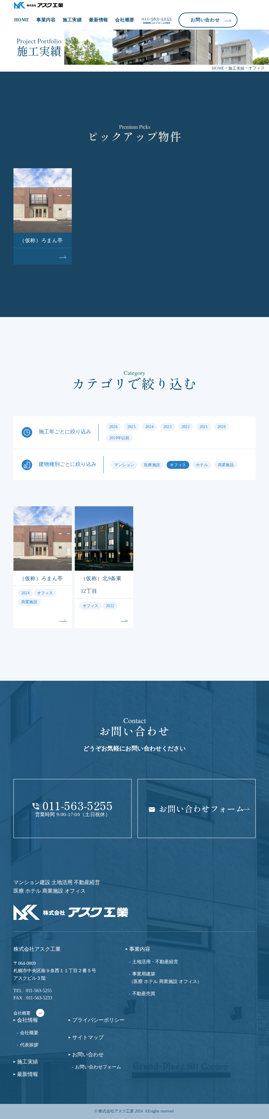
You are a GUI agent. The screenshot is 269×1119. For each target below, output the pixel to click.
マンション (124, 465)
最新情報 (98, 19)
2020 (221, 426)
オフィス (178, 465)
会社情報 (27, 1020)
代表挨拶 (29, 1044)
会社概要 (124, 19)
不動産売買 (143, 993)
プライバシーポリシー (98, 1020)
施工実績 (72, 19)
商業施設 (226, 465)
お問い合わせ (88, 1054)
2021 (203, 426)
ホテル (202, 465)
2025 (131, 426)
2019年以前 (119, 438)
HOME (22, 19)
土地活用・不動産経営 (155, 961)
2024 (149, 426)
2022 (185, 426)
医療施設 (152, 465)
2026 (113, 426)
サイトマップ (88, 1037)
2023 (167, 426)
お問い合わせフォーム (98, 1066)
